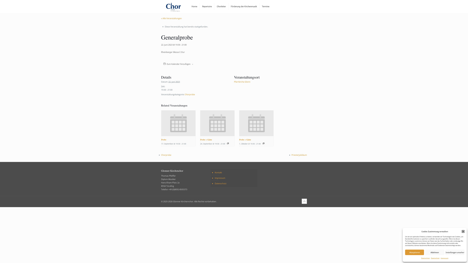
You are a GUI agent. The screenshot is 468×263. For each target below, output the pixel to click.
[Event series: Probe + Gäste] (228, 143)
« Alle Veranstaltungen (171, 18)
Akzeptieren (414, 252)
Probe (163, 139)
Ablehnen (435, 252)
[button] (463, 231)
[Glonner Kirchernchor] (173, 6)
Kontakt (218, 172)
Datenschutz (425, 258)
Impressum (444, 258)
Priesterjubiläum (299, 155)
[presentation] (178, 123)
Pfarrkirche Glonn (242, 81)
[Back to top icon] (304, 201)
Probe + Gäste (206, 139)
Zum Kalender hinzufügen (178, 64)
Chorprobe (190, 94)
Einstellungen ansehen (454, 252)
